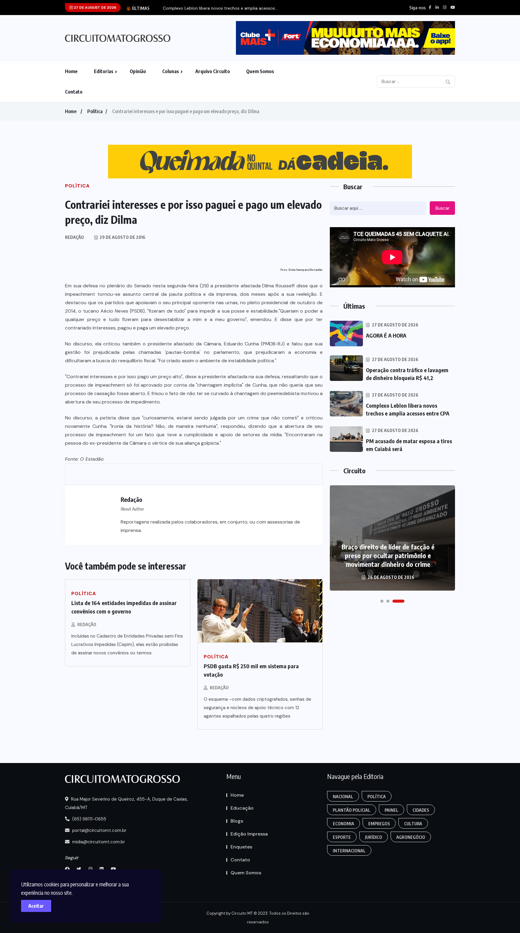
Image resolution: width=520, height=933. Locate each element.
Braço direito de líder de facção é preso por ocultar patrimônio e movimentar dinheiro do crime (388, 555)
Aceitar (36, 906)
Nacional (343, 796)
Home (71, 71)
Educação (242, 808)
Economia (343, 823)
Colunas (170, 71)
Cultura (413, 823)
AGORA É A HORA (386, 335)
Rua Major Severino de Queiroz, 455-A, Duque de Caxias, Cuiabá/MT (126, 803)
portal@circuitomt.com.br (98, 830)
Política (95, 111)
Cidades (421, 810)
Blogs (237, 821)
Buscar (442, 208)
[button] (381, 601)
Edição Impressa (249, 834)
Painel (391, 810)
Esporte (342, 837)
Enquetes (241, 847)
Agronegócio (410, 837)
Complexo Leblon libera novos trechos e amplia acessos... (220, 8)
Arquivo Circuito (212, 71)
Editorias (103, 71)
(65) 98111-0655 (88, 819)
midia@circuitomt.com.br (98, 842)
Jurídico (373, 837)
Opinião (138, 71)
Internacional (349, 850)
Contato (73, 92)
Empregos (379, 823)
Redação (86, 624)
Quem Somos (260, 71)
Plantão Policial (351, 810)
